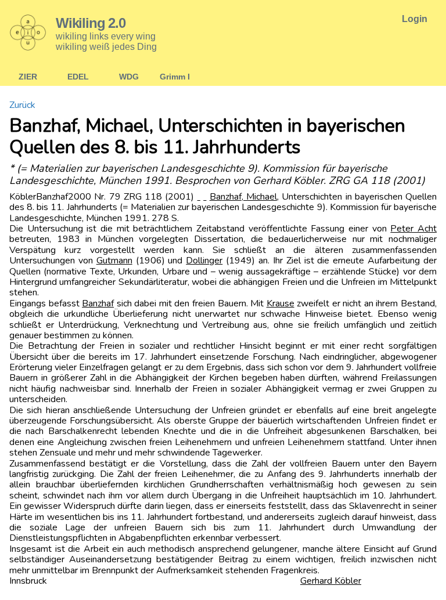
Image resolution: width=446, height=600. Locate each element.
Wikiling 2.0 (90, 23)
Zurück (22, 105)
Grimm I (175, 76)
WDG (129, 76)
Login (414, 19)
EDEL (78, 76)
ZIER (28, 76)
